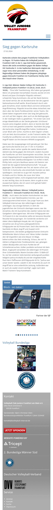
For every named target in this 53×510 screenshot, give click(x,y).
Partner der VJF (43, 315)
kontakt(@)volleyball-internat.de (17, 420)
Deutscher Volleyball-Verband (22, 474)
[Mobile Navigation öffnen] (48, 36)
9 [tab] (33, 335)
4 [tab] (22, 335)
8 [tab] (30, 335)
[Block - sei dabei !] (26, 297)
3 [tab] (20, 335)
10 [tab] (35, 335)
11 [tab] (37, 335)
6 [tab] (26, 335)
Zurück (7, 282)
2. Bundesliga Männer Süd (20, 452)
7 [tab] (28, 335)
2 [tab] (18, 335)
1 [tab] (16, 335)
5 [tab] (24, 335)
